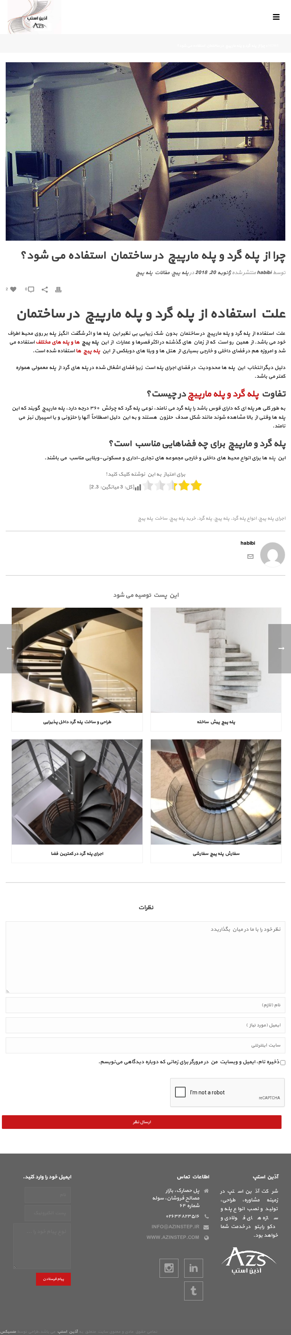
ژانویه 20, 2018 (212, 273)
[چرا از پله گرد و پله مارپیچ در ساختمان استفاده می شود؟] (145, 151)
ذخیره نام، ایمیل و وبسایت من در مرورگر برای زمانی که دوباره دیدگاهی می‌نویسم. (188, 1062)
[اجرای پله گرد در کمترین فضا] (77, 792)
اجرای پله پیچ (272, 518)
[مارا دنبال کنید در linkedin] (193, 1268)
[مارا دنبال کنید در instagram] (169, 1268)
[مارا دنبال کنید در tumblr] (193, 1290)
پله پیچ (180, 273)
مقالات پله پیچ (152, 273)
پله (271, 458)
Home (273, 46)
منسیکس (8, 1332)
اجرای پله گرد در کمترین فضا (77, 853)
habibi (264, 273)
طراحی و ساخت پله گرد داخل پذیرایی (77, 722)
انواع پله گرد (244, 518)
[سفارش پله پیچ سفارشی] (216, 792)
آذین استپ (67, 1332)
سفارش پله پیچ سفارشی (215, 853)
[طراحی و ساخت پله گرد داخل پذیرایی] (77, 660)
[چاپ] (62, 289)
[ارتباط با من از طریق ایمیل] (250, 556)
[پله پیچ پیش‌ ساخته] (216, 660)
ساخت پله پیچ (152, 518)
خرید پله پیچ (183, 518)
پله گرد (205, 518)
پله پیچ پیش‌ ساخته (216, 722)
